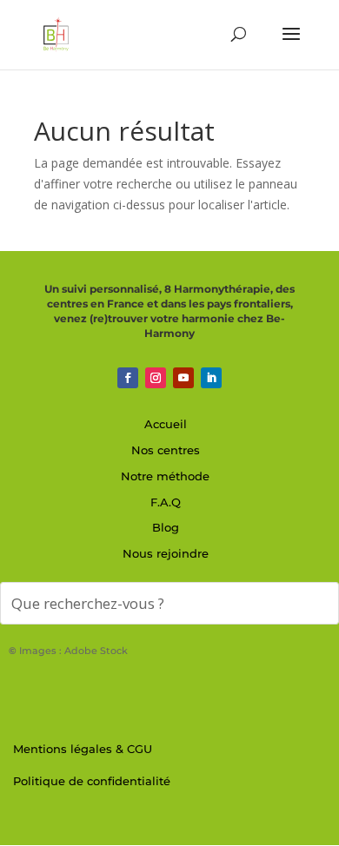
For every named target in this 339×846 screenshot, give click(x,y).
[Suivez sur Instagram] (155, 377)
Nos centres (165, 450)
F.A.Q (165, 502)
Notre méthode (165, 476)
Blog (165, 527)
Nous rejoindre (166, 553)
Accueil (165, 424)
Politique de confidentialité (91, 781)
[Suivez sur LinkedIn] (211, 377)
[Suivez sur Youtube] (183, 377)
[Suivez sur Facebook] (127, 377)
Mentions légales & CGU (82, 749)
